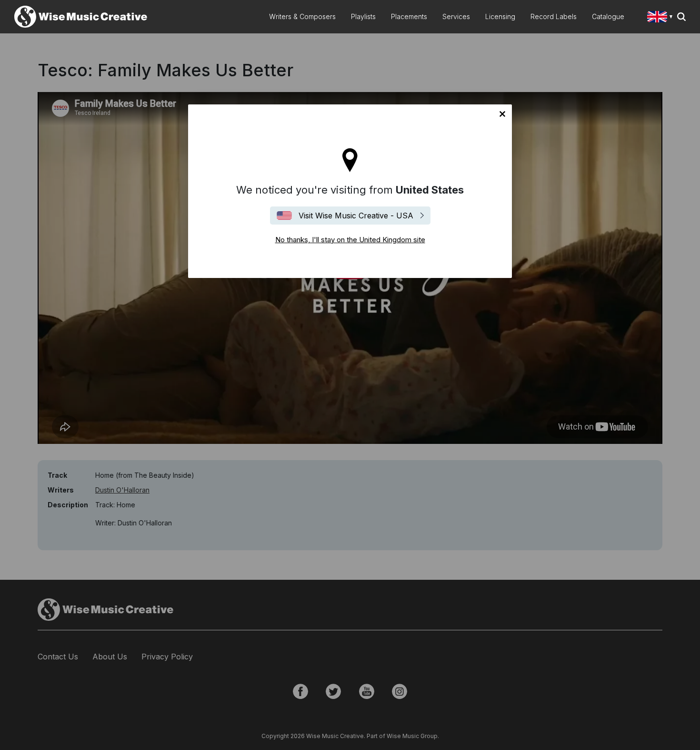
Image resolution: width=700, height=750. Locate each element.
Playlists (363, 16)
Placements (409, 16)
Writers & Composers (302, 16)
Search (681, 16)
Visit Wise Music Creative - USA (356, 215)
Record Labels (553, 16)
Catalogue (608, 16)
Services (456, 16)
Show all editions (661, 18)
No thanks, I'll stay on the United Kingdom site (502, 114)
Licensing (500, 16)
